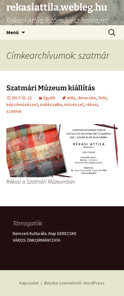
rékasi (92, 104)
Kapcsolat (28, 283)
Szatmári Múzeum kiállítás (50, 88)
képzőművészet (22, 104)
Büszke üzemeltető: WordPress (74, 283)
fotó (102, 98)
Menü (12, 32)
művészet (74, 104)
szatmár (14, 111)
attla (71, 98)
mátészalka (51, 104)
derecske (87, 98)
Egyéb (49, 98)
